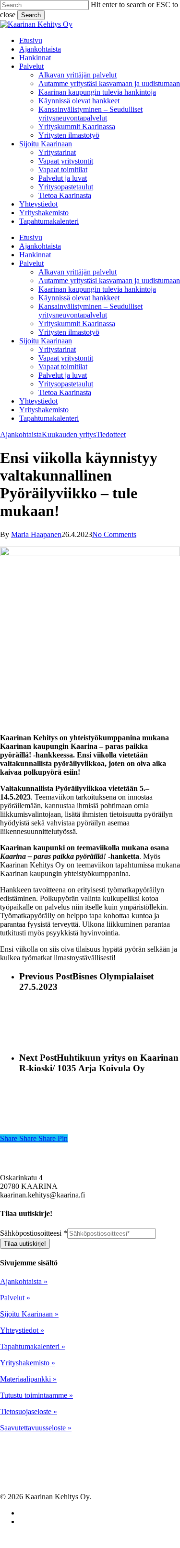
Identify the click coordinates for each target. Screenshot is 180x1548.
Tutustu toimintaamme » (36, 1395)
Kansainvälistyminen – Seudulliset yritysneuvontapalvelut (90, 310)
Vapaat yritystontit (65, 358)
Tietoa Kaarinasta (64, 392)
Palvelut (31, 263)
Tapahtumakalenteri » (32, 1346)
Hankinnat (35, 255)
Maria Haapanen (36, 534)
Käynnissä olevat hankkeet (79, 298)
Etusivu (30, 237)
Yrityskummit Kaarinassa (76, 323)
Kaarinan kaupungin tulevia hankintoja (97, 289)
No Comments (114, 534)
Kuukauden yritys (69, 434)
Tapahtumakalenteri (49, 418)
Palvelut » (15, 1298)
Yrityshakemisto (44, 410)
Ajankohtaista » (24, 1281)
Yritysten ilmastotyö (68, 332)
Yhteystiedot (38, 401)
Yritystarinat (57, 349)
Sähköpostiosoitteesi (33, 1233)
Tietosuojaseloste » (28, 1411)
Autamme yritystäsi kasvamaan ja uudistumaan (109, 280)
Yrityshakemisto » (27, 1363)
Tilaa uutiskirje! (25, 1243)
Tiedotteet (111, 434)
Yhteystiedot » (22, 1330)
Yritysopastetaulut (65, 384)
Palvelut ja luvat (62, 375)
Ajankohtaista (40, 246)
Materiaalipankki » (28, 1379)
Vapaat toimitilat (62, 366)
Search (31, 15)
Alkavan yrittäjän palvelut (77, 272)
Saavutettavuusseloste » (36, 1428)
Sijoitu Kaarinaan (45, 341)
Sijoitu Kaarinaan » (29, 1314)
